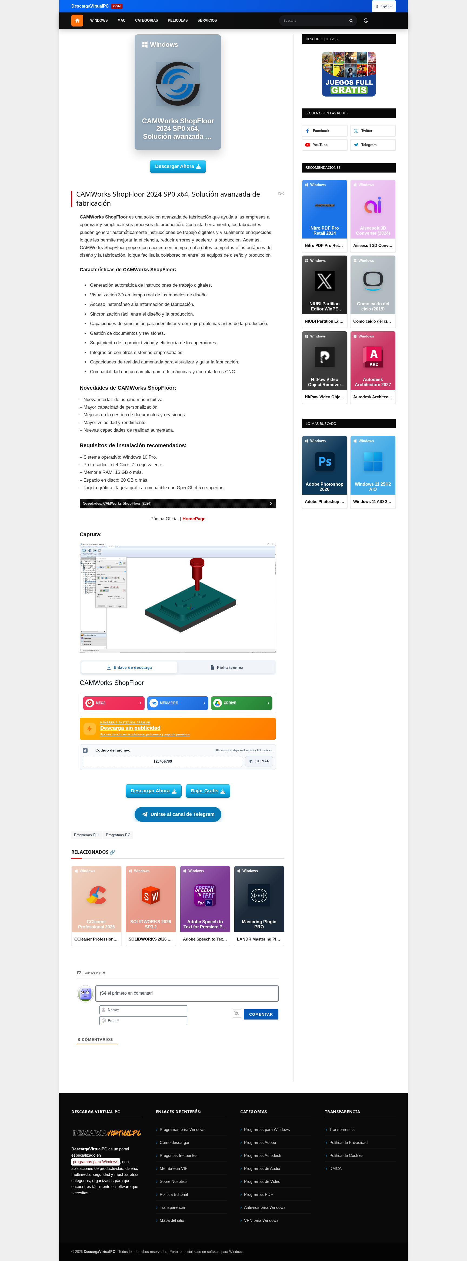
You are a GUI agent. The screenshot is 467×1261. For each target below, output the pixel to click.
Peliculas (178, 20)
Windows (99, 20)
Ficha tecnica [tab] (230, 667)
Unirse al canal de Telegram (183, 814)
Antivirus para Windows (265, 1207)
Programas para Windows (183, 1129)
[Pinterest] (52, 244)
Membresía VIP (174, 1168)
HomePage (193, 518)
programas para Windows (95, 1162)
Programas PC (118, 835)
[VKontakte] (52, 293)
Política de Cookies (346, 1155)
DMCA (335, 1168)
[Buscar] (351, 21)
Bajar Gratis (204, 790)
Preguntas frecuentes (179, 1155)
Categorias (146, 20)
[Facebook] (52, 220)
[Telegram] (52, 268)
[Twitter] (52, 232)
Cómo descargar (174, 1142)
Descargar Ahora (174, 166)
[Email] (52, 256)
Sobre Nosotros (174, 1181)
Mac (121, 20)
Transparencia (172, 1207)
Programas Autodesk (262, 1155)
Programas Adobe (260, 1142)
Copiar (262, 761)
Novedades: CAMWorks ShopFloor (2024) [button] (117, 503)
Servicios (207, 20)
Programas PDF (258, 1194)
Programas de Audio (262, 1168)
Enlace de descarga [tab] (133, 667)
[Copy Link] (52, 317)
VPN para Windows (261, 1220)
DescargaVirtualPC (99, 1252)
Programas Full (86, 835)
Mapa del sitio (172, 1220)
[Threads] (52, 305)
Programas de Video (262, 1181)
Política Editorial (174, 1194)
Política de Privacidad (348, 1142)
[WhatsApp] (52, 281)
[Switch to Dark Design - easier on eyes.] (365, 20)
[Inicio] (77, 21)
